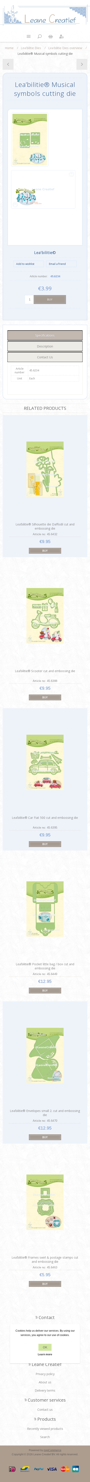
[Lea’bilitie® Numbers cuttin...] (81, 64)
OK (45, 1347)
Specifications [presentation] (45, 335)
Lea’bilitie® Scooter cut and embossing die (45, 671)
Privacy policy (45, 1374)
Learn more (45, 1354)
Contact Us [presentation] (45, 357)
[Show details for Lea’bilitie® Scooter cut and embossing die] (45, 616)
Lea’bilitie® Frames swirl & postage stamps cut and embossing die (45, 1259)
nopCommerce (52, 1450)
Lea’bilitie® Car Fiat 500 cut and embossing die (45, 818)
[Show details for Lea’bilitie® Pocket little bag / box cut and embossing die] (45, 909)
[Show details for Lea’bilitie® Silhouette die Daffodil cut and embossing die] (45, 469)
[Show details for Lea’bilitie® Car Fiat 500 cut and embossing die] (45, 762)
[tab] (44, 335)
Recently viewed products (45, 1429)
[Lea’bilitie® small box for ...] (8, 64)
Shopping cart (50, 36)
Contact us (45, 1409)
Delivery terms (45, 1390)
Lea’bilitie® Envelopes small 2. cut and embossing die (45, 1113)
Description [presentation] (45, 346)
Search (45, 1437)
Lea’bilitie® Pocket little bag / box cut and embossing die (45, 966)
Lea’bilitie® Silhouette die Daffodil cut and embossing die (45, 526)
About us (45, 1382)
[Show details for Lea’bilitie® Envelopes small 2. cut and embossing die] (45, 1056)
